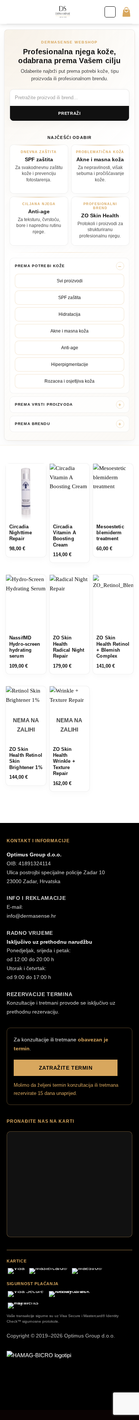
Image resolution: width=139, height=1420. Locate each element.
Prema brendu (32, 424)
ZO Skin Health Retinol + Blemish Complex (112, 647)
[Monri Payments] (27, 1305)
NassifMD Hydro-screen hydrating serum (24, 647)
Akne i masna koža (69, 331)
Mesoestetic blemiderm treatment (110, 533)
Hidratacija (69, 314)
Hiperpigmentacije (69, 364)
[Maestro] (87, 1271)
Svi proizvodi (70, 280)
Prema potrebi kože (40, 266)
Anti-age (69, 347)
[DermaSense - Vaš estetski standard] (62, 12)
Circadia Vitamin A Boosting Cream (64, 536)
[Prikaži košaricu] (126, 12)
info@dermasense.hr (31, 916)
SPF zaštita (69, 297)
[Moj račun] (110, 11)
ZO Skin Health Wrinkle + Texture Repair (64, 761)
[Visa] (16, 1271)
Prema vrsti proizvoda (44, 404)
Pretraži (69, 113)
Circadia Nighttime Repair (20, 533)
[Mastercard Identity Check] (76, 1294)
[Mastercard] (48, 1271)
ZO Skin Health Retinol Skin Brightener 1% (26, 758)
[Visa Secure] (25, 1294)
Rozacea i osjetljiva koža (69, 381)
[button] (11, 11)
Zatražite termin (66, 1068)
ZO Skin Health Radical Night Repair (69, 647)
